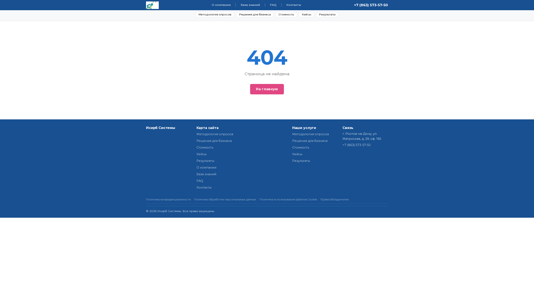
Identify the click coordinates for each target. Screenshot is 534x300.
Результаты (327, 14)
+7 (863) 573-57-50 (371, 5)
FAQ (273, 4)
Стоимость (286, 14)
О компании (221, 4)
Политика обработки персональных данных (225, 199)
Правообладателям (334, 199)
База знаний (250, 4)
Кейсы (306, 14)
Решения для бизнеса (255, 14)
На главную (267, 89)
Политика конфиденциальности (168, 199)
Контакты (293, 4)
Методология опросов (214, 14)
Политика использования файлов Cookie (288, 199)
